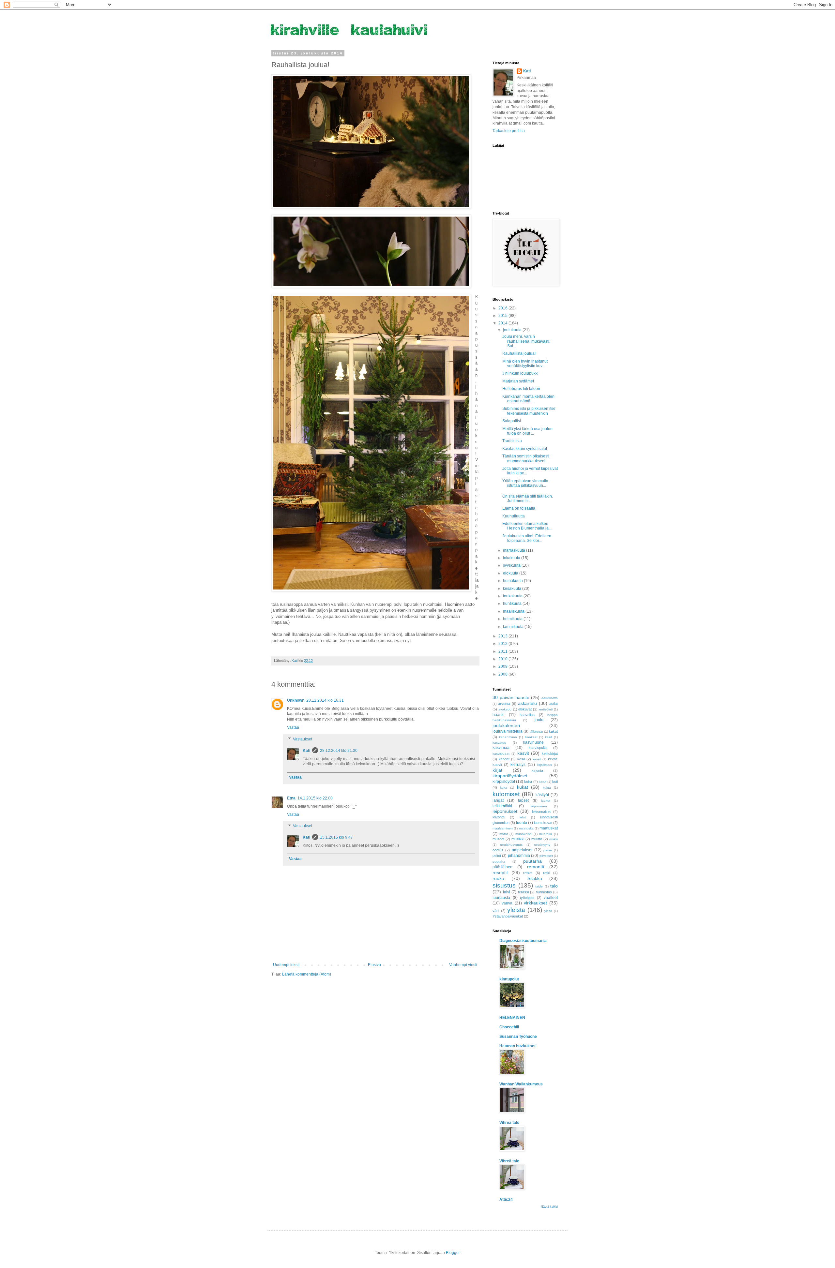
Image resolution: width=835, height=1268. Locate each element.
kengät (504, 759)
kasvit (523, 753)
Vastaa (293, 727)
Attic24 (506, 1199)
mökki (553, 839)
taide (539, 886)
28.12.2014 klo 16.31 (325, 700)
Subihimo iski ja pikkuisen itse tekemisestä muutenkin (528, 410)
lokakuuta (512, 558)
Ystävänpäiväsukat (508, 916)
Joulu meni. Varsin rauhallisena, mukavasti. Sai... (526, 341)
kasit (548, 737)
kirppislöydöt (504, 781)
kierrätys (517, 764)
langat (498, 800)
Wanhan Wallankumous (521, 1084)
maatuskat (548, 828)
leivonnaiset (541, 811)
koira (528, 781)
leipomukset (505, 811)
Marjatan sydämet (518, 381)
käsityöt (542, 795)
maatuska (526, 828)
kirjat (497, 770)
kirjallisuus (544, 765)
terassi (523, 892)
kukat (522, 787)
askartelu (527, 703)
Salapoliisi (511, 421)
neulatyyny (542, 844)
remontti (535, 866)
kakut (553, 731)
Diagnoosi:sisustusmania (523, 940)
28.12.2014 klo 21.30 (338, 750)
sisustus (504, 885)
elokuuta (511, 573)
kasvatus (499, 742)
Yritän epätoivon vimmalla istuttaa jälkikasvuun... (525, 483)
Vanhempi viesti (463, 964)
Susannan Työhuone (518, 1036)
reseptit (500, 872)
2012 (503, 643)
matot (503, 834)
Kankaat (531, 737)
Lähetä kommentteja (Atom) (306, 974)
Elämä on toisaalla (518, 508)
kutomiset (506, 794)
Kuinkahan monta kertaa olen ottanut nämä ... (528, 398)
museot (498, 839)
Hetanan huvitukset (517, 1046)
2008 (503, 674)
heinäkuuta (513, 580)
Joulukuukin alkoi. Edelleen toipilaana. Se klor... (526, 538)
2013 (503, 636)
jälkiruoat (536, 731)
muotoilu (545, 834)
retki (546, 873)
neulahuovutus (511, 844)
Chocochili (509, 1027)
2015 (503, 315)
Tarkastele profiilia (509, 130)
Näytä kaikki (549, 1206)
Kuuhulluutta (513, 516)
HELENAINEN (512, 1017)
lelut (523, 817)
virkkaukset (535, 902)
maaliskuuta (514, 611)
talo (554, 885)
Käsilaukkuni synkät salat (524, 448)
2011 (503, 651)
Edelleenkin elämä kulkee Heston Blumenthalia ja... (527, 525)
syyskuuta (512, 565)
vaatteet (551, 897)
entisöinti (546, 709)
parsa (547, 850)
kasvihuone (533, 742)
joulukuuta (513, 330)
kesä (521, 759)
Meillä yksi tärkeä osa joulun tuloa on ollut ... (527, 431)
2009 (503, 666)
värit (496, 911)
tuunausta (501, 897)
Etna (291, 798)
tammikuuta (513, 626)
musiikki (517, 839)
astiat (553, 704)
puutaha (499, 861)
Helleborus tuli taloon (521, 388)
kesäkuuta (512, 588)
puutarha (532, 861)
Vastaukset (302, 739)
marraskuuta (514, 550)
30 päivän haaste (511, 697)
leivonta (499, 817)
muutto (536, 839)
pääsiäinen (502, 867)
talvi (506, 892)
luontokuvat (543, 823)
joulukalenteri (506, 725)
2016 (503, 308)
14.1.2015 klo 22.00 (315, 798)
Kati (306, 750)
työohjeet (527, 898)
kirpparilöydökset (510, 775)
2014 (503, 323)
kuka (503, 787)
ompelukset (522, 850)
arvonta (504, 704)
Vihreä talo (509, 1122)
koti (555, 781)
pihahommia (519, 855)
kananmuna (508, 737)
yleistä (516, 909)
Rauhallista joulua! (519, 353)
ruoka (498, 878)
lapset (523, 800)
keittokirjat (550, 753)
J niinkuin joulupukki (520, 373)
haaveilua (527, 715)
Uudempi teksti (286, 964)
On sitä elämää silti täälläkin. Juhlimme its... (527, 498)
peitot (497, 856)
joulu (539, 720)
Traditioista (512, 441)
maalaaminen (503, 828)
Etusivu (374, 964)
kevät (537, 759)
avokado (504, 709)
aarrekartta (549, 698)
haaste (499, 714)
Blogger (453, 1252)
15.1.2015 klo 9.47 (336, 837)
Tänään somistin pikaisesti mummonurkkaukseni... (525, 458)
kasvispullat (538, 748)
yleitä (548, 911)
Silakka (534, 878)
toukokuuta (513, 596)
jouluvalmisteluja (508, 731)
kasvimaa (501, 747)
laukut (545, 800)
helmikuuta (513, 619)
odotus (498, 850)
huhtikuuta (513, 603)
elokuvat (525, 709)
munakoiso (523, 834)
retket (527, 873)
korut (542, 781)
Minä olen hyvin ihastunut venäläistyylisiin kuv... (525, 363)
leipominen (539, 806)
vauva (507, 903)
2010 (503, 659)
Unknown (295, 700)
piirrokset (546, 856)
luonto (521, 822)
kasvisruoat (501, 753)
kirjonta (537, 770)
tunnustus (544, 892)
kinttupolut (509, 979)
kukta (547, 787)
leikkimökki (502, 806)
